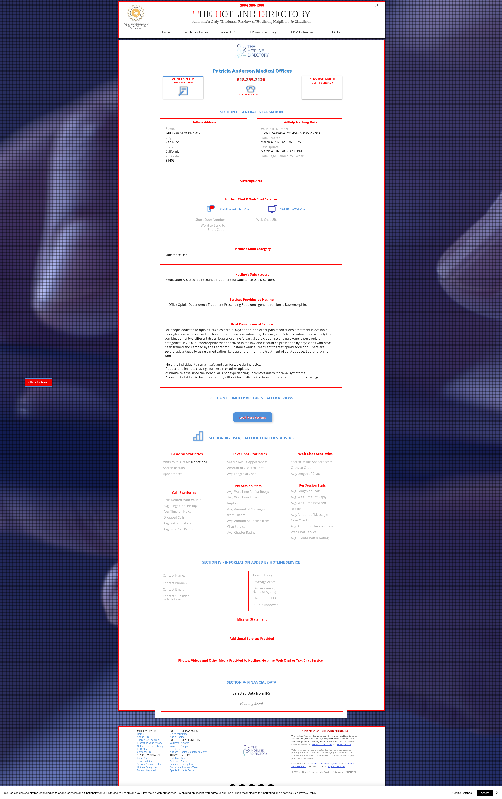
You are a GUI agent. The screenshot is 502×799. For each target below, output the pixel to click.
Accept (485, 793)
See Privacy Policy (304, 793)
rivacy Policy (344, 744)
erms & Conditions (322, 744)
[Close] (497, 793)
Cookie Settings (462, 793)
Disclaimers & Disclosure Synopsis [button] (323, 763)
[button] (144, 752)
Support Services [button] (336, 766)
